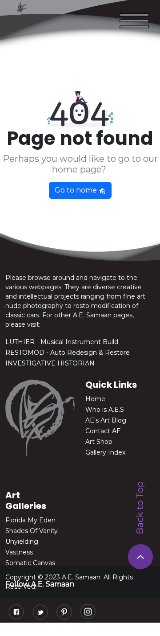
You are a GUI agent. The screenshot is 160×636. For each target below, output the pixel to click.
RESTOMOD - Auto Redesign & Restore (67, 353)
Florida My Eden (30, 520)
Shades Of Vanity (31, 531)
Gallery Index (105, 452)
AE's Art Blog (105, 420)
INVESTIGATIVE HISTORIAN (50, 363)
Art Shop (98, 442)
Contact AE (103, 431)
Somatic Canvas (30, 563)
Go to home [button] (77, 190)
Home (95, 399)
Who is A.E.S (104, 410)
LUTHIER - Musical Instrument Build (61, 342)
